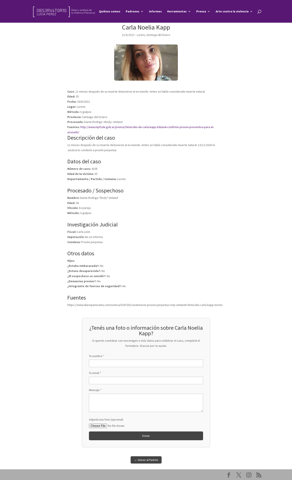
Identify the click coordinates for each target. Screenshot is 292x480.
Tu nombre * (96, 356)
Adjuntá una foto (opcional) (106, 419)
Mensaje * (95, 390)
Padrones (132, 11)
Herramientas (177, 11)
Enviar (146, 436)
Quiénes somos (109, 11)
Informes (155, 11)
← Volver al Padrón (146, 460)
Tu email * (95, 373)
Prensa (201, 11)
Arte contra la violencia (232, 11)
